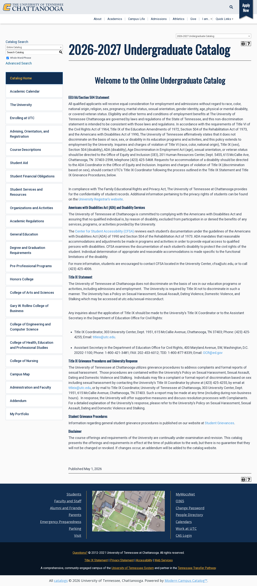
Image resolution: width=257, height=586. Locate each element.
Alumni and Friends (65, 508)
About (97, 19)
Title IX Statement (96, 560)
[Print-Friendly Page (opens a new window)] (243, 43)
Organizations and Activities (31, 208)
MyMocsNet (185, 494)
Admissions (159, 19)
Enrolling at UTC (22, 118)
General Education (24, 234)
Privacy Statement (122, 560)
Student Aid (19, 163)
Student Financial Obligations (32, 176)
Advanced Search (19, 63)
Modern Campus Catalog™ (186, 580)
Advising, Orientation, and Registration (29, 133)
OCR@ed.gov (213, 353)
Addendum (18, 401)
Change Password (190, 508)
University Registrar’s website (101, 199)
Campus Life (136, 19)
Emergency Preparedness (60, 521)
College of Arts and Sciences (32, 293)
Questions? (80, 553)
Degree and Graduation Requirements (27, 250)
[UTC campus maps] (128, 523)
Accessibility (144, 560)
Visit (77, 535)
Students (74, 494)
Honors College (21, 279)
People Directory (189, 514)
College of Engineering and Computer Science (30, 326)
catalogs (61, 580)
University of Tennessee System (133, 568)
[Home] (33, 7)
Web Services (163, 560)
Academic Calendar (25, 91)
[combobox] (213, 36)
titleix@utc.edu (104, 337)
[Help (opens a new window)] (248, 43)
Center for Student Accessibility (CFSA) (104, 231)
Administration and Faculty (30, 387)
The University (21, 105)
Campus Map (20, 374)
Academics (114, 19)
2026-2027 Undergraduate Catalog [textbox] (195, 36)
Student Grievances (219, 423)
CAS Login (184, 535)
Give (193, 19)
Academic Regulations (27, 221)
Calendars (184, 521)
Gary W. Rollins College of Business (29, 308)
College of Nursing (24, 361)
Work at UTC (186, 528)
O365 (180, 501)
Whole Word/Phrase (20, 58)
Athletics (178, 19)
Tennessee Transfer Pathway (197, 568)
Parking (75, 528)
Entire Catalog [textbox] (14, 47)
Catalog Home (21, 78)
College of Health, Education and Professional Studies (31, 345)
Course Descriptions (25, 150)
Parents (75, 514)
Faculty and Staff (67, 501)
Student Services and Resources (26, 191)
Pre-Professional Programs (31, 266)
